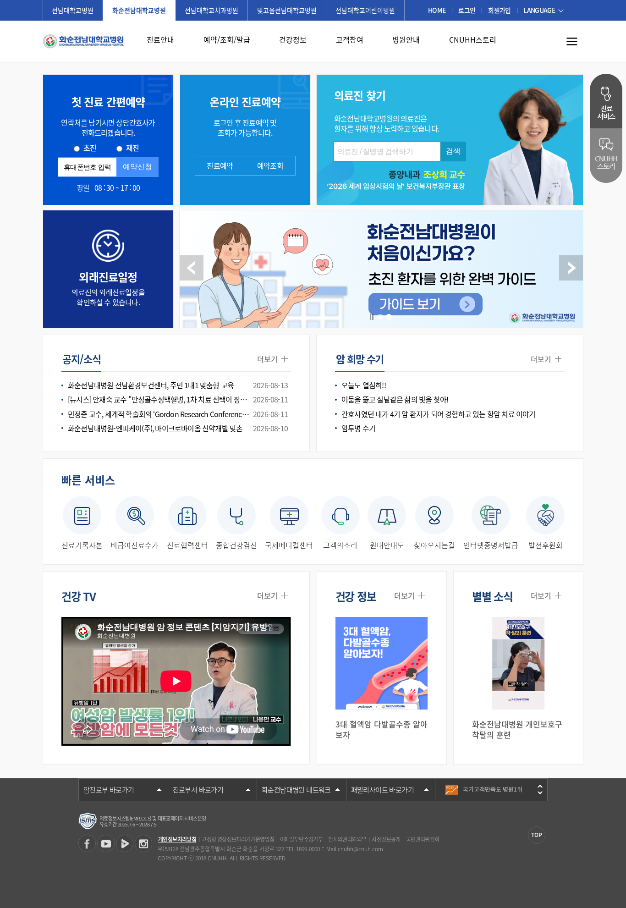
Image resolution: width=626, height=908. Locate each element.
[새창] (87, 843)
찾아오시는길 (434, 544)
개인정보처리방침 (177, 839)
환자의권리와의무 (347, 839)
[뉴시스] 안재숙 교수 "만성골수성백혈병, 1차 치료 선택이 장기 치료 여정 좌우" (179, 399)
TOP (536, 835)
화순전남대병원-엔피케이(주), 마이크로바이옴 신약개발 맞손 (178, 428)
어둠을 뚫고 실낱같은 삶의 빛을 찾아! (394, 399)
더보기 (267, 359)
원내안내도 (387, 544)
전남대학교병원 (72, 10)
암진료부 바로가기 (108, 790)
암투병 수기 (358, 428)
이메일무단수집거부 (301, 839)
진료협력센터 (187, 544)
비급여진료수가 (134, 544)
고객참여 (349, 39)
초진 (89, 148)
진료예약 (220, 165)
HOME (436, 10)
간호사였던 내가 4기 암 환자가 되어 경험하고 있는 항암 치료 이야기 (438, 414)
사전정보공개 (386, 839)
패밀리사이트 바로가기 (382, 790)
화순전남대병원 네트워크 (296, 790)
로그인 (466, 10)
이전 (191, 268)
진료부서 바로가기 (198, 790)
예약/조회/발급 (226, 39)
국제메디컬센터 (289, 544)
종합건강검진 (236, 544)
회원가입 (499, 10)
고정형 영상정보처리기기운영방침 (238, 839)
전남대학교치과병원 (211, 10)
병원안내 (406, 39)
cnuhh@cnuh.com (360, 849)
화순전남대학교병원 (139, 10)
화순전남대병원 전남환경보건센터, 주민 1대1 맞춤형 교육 (178, 385)
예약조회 (270, 165)
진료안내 (160, 39)
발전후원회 (545, 544)
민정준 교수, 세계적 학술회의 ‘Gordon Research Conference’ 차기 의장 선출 (179, 414)
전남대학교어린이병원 (365, 10)
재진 (132, 148)
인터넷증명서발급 (490, 544)
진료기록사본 (82, 544)
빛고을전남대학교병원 (287, 10)
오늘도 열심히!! (363, 385)
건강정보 (293, 39)
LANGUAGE (539, 10)
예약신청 (137, 167)
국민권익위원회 (422, 839)
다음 (571, 268)
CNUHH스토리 (472, 39)
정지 (371, 317)
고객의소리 (340, 544)
